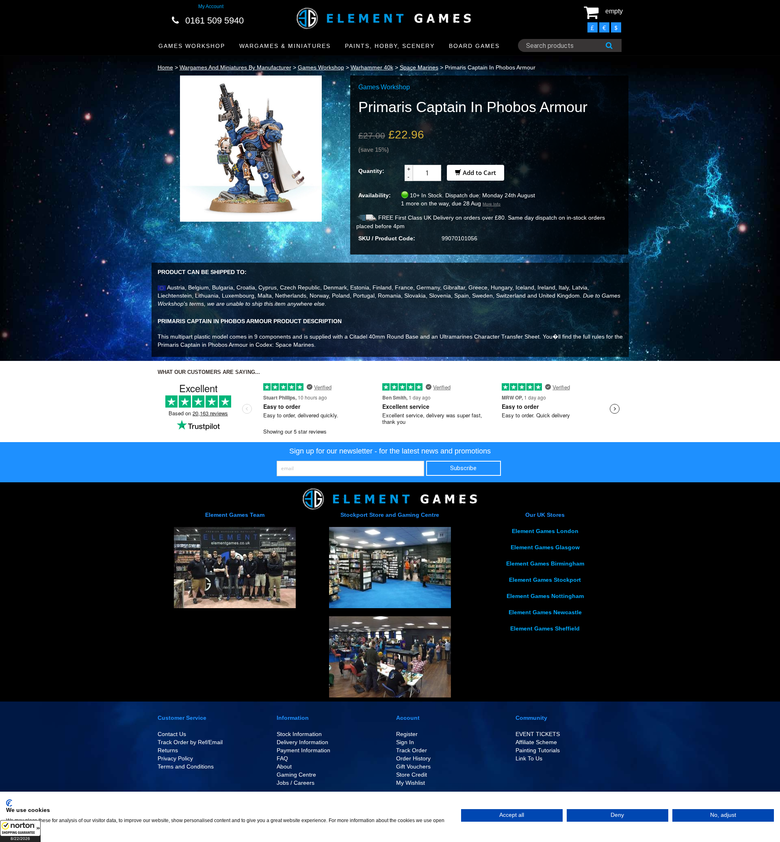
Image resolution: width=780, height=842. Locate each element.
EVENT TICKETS (538, 734)
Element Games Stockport (545, 579)
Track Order (411, 750)
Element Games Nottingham (545, 596)
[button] (20, 831)
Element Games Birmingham (545, 563)
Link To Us (529, 758)
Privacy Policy (175, 758)
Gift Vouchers (413, 766)
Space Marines (419, 67)
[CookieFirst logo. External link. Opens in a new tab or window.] (9, 803)
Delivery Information (302, 742)
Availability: (374, 195)
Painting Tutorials (538, 750)
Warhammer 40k (372, 67)
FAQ (282, 758)
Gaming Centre (296, 774)
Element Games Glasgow (545, 547)
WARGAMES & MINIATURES (285, 46)
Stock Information (299, 734)
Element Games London (545, 531)
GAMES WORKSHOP (191, 46)
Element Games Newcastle (545, 612)
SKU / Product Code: (386, 238)
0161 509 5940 (214, 20)
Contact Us (172, 734)
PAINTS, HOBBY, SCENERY (390, 46)
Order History (413, 758)
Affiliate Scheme (536, 742)
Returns (168, 750)
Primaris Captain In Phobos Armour (490, 67)
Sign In (405, 742)
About (284, 766)
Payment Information (303, 750)
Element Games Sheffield (545, 628)
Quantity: (371, 171)
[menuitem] (192, 46)
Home (165, 67)
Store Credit (411, 774)
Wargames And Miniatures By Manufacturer (235, 67)
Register (407, 734)
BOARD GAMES (474, 46)
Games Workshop (321, 67)
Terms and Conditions (186, 766)
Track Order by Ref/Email (190, 742)
